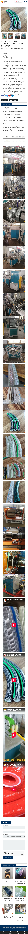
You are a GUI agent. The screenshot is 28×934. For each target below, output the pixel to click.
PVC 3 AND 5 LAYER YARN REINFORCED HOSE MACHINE (20, 881)
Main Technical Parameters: (8, 134)
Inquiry (5, 100)
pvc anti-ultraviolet (7, 60)
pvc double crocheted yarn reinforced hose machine (13, 48)
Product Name (5, 834)
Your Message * (6, 839)
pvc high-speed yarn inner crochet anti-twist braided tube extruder (13, 56)
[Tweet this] (6, 96)
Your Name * (5, 825)
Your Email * (5, 830)
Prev (3, 19)
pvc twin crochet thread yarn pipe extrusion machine (13, 52)
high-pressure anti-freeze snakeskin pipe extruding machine (12, 61)
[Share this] (2, 96)
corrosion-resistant (17, 60)
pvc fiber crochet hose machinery (11, 58)
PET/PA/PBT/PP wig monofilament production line (7, 917)
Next (25, 19)
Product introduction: (7, 107)
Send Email (14, 100)
